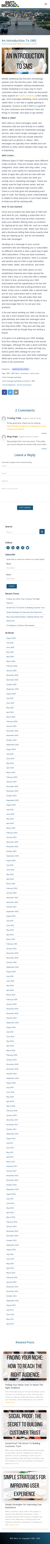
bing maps (12, 436)
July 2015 (9, 1254)
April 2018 (10, 1101)
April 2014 (10, 1324)
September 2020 (12, 967)
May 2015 (10, 1263)
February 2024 (11, 777)
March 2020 (10, 995)
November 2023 (12, 791)
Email (8, 575)
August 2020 (11, 972)
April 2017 (10, 1157)
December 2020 (12, 953)
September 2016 (12, 1189)
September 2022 (12, 856)
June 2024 (10, 758)
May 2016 (10, 1208)
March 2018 (10, 1106)
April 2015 (10, 1268)
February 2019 (11, 1055)
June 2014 (10, 1314)
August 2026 (11, 638)
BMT (8, 373)
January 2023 (11, 837)
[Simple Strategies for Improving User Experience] (25, 1486)
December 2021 (12, 897)
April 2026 (10, 657)
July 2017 (9, 1143)
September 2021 (12, 911)
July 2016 (9, 1199)
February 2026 (11, 666)
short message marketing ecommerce (16, 381)
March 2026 (10, 661)
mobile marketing (26, 96)
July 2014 (9, 1310)
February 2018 (11, 1111)
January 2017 (11, 1171)
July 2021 (9, 921)
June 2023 (10, 814)
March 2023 (10, 828)
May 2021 (10, 930)
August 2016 (11, 1194)
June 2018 (10, 1092)
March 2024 (10, 772)
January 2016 (11, 1226)
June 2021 (10, 925)
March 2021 (10, 939)
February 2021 (11, 944)
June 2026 (10, 647)
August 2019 (11, 1027)
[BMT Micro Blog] (11, 4)
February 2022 (11, 888)
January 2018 (11, 1115)
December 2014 (12, 1287)
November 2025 (12, 680)
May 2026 (10, 652)
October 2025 (11, 684)
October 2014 (11, 1296)
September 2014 (12, 1301)
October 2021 (11, 907)
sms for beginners (9, 385)
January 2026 (11, 670)
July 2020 (9, 976)
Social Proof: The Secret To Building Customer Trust (25, 608)
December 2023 (12, 786)
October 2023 (11, 796)
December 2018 (12, 1064)
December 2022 (12, 842)
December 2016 (12, 1175)
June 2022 (10, 870)
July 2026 (9, 643)
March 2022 (10, 884)
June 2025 (10, 703)
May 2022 (10, 874)
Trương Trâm (14, 418)
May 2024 (10, 763)
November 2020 (12, 958)
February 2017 (11, 1166)
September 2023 (12, 800)
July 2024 (9, 754)
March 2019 (10, 1050)
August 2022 (11, 860)
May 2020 (10, 985)
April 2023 (10, 823)
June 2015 (10, 1259)
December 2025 (12, 675)
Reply (44, 433)
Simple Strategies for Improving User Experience (24, 612)
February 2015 (11, 1277)
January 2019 (11, 1060)
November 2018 (12, 1069)
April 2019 (10, 1046)
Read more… (11, 1402)
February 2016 (11, 1222)
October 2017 (11, 1129)
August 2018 (11, 1083)
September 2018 (12, 1078)
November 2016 (12, 1180)
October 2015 (11, 1240)
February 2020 (11, 999)
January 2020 (11, 1004)
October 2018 (11, 1074)
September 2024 (12, 745)
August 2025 (11, 694)
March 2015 (10, 1273)
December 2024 (12, 731)
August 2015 (11, 1250)
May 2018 (10, 1097)
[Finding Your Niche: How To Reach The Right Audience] (25, 1366)
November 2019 (12, 1013)
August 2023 (11, 805)
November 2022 (12, 846)
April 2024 (10, 768)
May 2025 (10, 708)
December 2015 (12, 1231)
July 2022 (9, 865)
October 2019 (11, 1018)
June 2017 (10, 1148)
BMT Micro (15, 373)
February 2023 (11, 833)
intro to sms (34, 373)
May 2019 (10, 1041)
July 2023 (9, 809)
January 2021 (11, 948)
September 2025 (12, 689)
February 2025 (11, 721)
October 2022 (11, 851)
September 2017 (12, 1134)
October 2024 (11, 740)
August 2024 (11, 749)
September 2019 (12, 1023)
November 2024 (12, 735)
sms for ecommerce (24, 385)
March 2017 (10, 1162)
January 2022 (11, 893)
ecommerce (25, 373)
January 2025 (11, 726)
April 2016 (10, 1212)
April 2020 (10, 990)
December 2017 (12, 1120)
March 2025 (10, 717)
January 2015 (11, 1282)
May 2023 (10, 819)
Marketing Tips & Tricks (20, 369)
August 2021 (11, 916)
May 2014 (10, 1319)
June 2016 (10, 1203)
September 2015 (12, 1245)
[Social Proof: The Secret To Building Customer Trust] (25, 1424)
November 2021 (12, 902)
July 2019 (9, 1032)
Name (8, 564)
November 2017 (12, 1124)
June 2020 (10, 981)
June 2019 (10, 1036)
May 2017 (10, 1152)
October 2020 (11, 962)
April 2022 (10, 879)
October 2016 (11, 1185)
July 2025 (9, 698)
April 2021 (10, 935)
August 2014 (11, 1305)
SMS (33, 381)
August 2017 (11, 1138)
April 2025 (10, 712)
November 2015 (12, 1236)
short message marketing (11, 377)
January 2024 (11, 782)
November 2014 (12, 1291)
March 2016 (10, 1217)
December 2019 (12, 1009)
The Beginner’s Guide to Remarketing (20, 625)
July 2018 (9, 1087)
